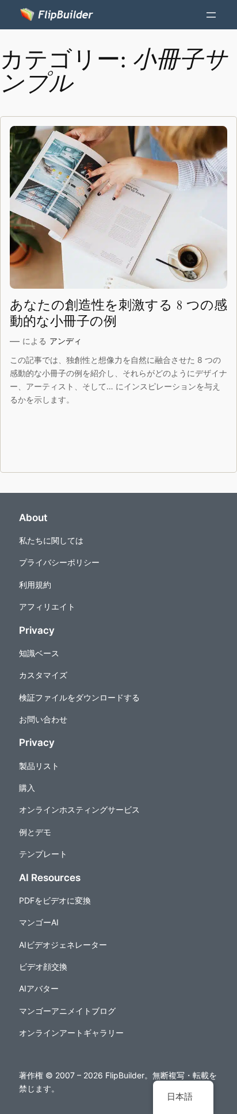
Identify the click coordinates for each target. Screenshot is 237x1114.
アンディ (65, 341)
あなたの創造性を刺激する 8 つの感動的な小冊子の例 (118, 313)
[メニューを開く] (211, 15)
